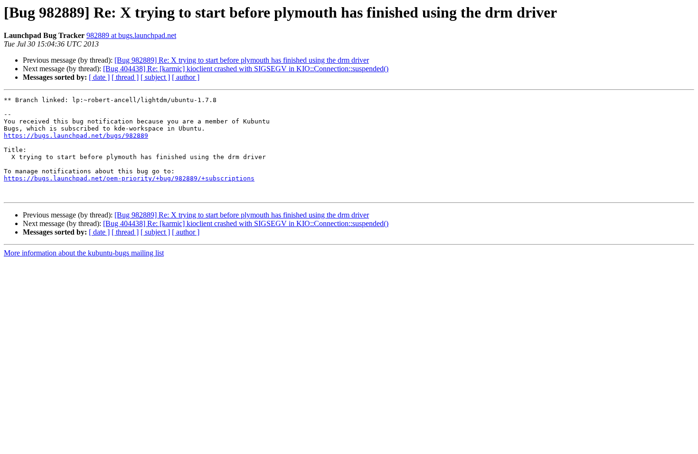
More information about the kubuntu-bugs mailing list (84, 253)
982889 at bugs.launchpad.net (131, 35)
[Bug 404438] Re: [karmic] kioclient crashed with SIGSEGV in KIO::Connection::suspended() (245, 69)
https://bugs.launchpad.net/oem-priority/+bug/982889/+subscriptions (129, 178)
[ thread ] (125, 77)
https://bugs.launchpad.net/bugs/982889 (76, 135)
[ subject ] (155, 77)
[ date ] (99, 77)
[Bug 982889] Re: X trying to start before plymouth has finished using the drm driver (241, 60)
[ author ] (185, 77)
